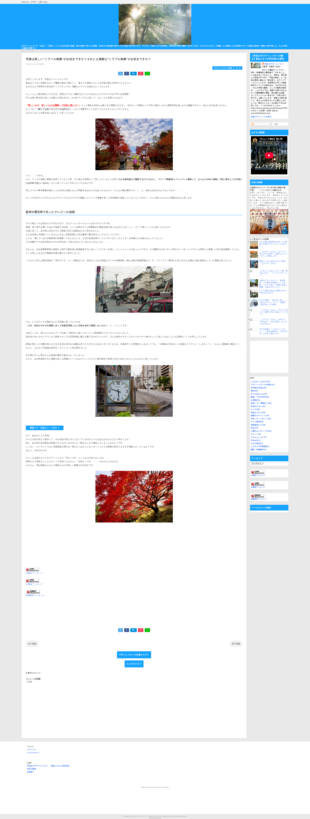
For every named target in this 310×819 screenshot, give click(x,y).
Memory (25, 2)
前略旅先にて (258, 425)
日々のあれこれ (259, 394)
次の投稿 (32, 644)
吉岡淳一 (30, 772)
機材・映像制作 (258, 449)
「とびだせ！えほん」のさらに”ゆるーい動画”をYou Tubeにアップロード (273, 312)
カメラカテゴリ (134, 664)
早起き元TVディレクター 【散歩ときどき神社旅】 (48, 766)
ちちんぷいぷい (258, 437)
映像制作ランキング (35, 595)
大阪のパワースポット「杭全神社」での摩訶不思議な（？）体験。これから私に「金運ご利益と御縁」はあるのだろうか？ (273, 283)
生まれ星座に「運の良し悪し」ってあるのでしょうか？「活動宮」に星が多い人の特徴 (273, 302)
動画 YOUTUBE (260, 397)
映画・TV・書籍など (261, 403)
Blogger (255, 440)
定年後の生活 (258, 388)
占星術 (255, 400)
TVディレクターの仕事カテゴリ (134, 655)
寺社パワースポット (261, 419)
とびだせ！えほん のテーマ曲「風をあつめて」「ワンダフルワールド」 (273, 273)
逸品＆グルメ (258, 412)
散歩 (254, 391)
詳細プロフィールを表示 (261, 117)
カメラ (238, 68)
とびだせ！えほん (260, 381)
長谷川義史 (31, 769)
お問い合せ (43, 2)
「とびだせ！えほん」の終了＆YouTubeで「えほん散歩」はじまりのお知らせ (273, 321)
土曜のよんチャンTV (261, 431)
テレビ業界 (257, 422)
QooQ (159, 818)
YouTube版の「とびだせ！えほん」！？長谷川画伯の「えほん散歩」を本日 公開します (273, 331)
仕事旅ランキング (34, 584)
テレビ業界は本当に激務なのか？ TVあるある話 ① (274, 291)
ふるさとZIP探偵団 (260, 446)
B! (133, 73)
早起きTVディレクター (274, 64)
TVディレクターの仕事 (223, 68)
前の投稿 (236, 644)
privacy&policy (33, 753)
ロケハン (256, 434)
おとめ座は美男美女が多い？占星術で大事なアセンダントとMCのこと (273, 244)
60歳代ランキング (34, 573)
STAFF (34, 2)
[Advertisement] (134, 547)
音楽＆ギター (258, 406)
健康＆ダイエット (260, 415)
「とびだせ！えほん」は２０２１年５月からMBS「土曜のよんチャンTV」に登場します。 (273, 253)
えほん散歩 (257, 443)
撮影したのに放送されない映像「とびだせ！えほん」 (272, 262)
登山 (254, 428)
